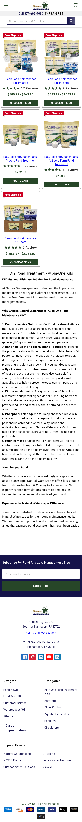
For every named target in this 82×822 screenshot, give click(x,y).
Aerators (50, 700)
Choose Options (20, 102)
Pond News (10, 689)
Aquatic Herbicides (56, 714)
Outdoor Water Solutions (19, 767)
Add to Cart (20, 180)
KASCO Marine (12, 760)
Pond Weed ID (12, 696)
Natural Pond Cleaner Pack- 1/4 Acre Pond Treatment (20, 158)
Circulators (51, 727)
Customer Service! (15, 703)
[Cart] (76, 5)
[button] (41, 783)
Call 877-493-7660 (31, 13)
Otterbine (49, 753)
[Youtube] (49, 657)
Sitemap (9, 716)
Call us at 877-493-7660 (41, 633)
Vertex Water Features (57, 760)
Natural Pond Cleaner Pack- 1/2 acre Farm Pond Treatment (61, 160)
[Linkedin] (57, 657)
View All (48, 767)
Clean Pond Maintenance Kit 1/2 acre (61, 80)
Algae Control (53, 707)
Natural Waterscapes (17, 753)
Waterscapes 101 (14, 709)
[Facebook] (24, 657)
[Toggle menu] (5, 5)
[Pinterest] (32, 657)
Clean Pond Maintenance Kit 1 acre (20, 240)
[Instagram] (41, 657)
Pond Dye (50, 720)
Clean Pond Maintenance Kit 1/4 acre (20, 80)
